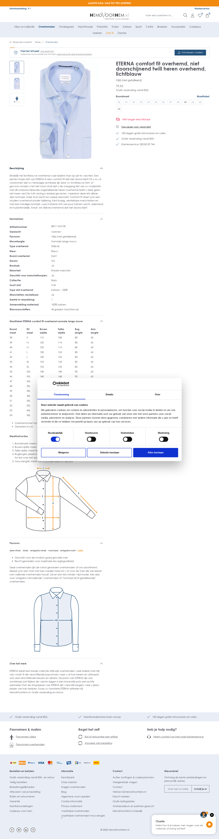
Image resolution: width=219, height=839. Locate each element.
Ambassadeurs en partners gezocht (133, 806)
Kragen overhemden (73, 786)
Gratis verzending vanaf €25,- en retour (32, 777)
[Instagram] (33, 830)
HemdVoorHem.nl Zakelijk (127, 810)
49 (185, 102)
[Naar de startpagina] (109, 16)
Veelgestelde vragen (125, 782)
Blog (63, 791)
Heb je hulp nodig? (162, 729)
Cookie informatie (71, 801)
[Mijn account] (191, 15)
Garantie (15, 801)
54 (119, 108)
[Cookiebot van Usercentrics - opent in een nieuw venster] (55, 383)
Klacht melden (121, 796)
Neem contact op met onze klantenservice (178, 736)
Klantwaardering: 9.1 (20, 8)
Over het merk (18, 663)
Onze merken (69, 782)
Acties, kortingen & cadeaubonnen (133, 777)
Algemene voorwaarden (75, 796)
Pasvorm (15, 543)
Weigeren (63, 452)
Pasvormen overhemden (30, 744)
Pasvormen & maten (25, 729)
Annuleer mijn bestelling (98, 743)
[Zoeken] (185, 15)
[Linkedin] (26, 830)
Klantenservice (202, 8)
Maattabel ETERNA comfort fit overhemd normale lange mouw (46, 321)
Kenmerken (16, 218)
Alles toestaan (156, 452)
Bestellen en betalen (22, 771)
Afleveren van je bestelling (25, 791)
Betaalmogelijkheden (22, 786)
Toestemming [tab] (61, 394)
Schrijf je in (200, 788)
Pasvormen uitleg (26, 736)
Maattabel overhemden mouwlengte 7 (83, 816)
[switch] (91, 439)
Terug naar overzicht (22, 42)
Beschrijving (17, 168)
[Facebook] (12, 830)
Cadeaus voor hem (21, 810)
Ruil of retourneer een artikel (101, 736)
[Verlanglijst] (198, 15)
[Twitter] (19, 830)
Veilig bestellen (18, 782)
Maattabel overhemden (75, 810)
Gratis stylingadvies (124, 801)
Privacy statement (71, 806)
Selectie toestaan (109, 452)
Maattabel (203, 96)
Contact (117, 771)
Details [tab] (110, 394)
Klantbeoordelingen (21, 806)
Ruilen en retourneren (22, 796)
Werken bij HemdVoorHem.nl (129, 791)
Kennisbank (68, 777)
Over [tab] (157, 394)
